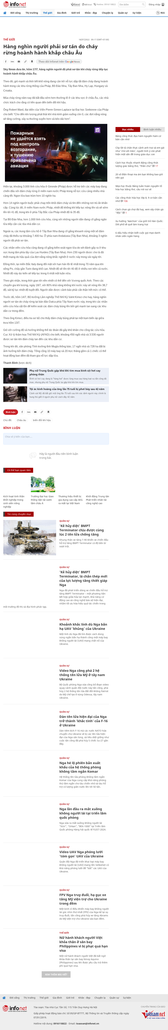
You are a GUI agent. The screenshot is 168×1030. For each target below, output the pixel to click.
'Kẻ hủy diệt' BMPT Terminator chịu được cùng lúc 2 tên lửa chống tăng (81, 530)
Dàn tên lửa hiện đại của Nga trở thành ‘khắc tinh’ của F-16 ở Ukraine (83, 720)
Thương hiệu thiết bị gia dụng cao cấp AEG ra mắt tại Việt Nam (70, 500)
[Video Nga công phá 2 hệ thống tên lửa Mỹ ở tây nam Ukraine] (29, 682)
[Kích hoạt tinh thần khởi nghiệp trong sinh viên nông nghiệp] (15, 484)
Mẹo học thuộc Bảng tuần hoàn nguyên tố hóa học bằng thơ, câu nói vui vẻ (139, 187)
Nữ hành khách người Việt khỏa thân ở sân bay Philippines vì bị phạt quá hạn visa (83, 944)
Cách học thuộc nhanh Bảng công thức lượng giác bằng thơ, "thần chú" (137, 164)
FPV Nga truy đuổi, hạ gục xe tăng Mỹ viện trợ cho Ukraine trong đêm (83, 899)
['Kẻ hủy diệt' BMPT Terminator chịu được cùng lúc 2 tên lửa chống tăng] (29, 537)
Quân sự (123, 12)
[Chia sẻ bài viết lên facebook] (5, 61)
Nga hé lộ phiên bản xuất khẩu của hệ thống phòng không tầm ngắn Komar (80, 767)
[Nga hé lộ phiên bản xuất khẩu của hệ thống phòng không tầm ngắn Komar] (29, 774)
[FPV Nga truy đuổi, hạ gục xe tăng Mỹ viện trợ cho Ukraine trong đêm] (29, 906)
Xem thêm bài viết (56, 974)
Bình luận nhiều (152, 129)
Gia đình (61, 12)
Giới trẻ (75, 12)
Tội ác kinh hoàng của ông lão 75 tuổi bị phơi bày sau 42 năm (67, 389)
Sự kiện (137, 12)
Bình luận (10, 412)
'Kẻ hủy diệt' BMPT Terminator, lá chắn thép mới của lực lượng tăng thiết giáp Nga (83, 578)
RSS (163, 12)
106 (125, 201)
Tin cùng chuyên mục (19, 514)
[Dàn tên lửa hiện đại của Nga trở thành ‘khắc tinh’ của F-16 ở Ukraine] (29, 728)
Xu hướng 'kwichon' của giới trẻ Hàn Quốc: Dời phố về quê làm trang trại (139, 222)
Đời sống (15, 12)
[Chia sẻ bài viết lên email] (18, 61)
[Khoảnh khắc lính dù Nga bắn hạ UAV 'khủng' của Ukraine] (29, 636)
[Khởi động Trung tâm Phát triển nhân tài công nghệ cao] (98, 484)
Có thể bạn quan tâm (19, 470)
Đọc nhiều (128, 129)
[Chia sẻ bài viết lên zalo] (12, 61)
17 (156, 165)
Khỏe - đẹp (91, 12)
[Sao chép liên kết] (25, 61)
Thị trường (32, 12)
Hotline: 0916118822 (106, 4)
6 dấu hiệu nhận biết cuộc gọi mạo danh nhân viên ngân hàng (138, 234)
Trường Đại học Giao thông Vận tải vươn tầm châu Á (42, 500)
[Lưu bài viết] (32, 61)
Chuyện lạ (107, 12)
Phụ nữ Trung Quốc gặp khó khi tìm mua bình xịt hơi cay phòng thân (65, 372)
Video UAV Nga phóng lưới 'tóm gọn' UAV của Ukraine (81, 854)
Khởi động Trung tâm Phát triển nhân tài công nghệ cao (98, 500)
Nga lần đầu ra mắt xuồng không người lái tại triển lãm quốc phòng (82, 813)
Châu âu (21, 420)
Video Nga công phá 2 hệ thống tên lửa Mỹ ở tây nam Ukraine (82, 674)
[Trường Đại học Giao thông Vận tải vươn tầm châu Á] (43, 484)
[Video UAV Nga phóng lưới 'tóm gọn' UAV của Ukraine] (29, 863)
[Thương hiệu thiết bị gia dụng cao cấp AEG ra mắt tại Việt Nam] (70, 484)
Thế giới (47, 12)
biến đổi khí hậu (42, 420)
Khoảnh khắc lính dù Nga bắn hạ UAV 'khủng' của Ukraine (83, 626)
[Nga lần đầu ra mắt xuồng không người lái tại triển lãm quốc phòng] (29, 820)
